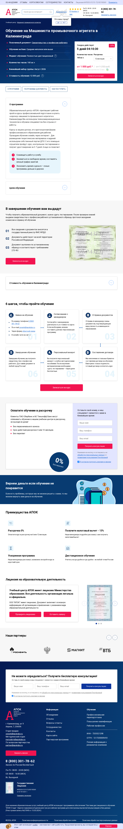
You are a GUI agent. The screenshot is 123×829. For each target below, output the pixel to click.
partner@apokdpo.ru (14, 745)
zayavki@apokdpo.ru (27, 327)
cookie (35, 825)
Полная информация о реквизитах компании (97, 743)
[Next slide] (115, 603)
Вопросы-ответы (54, 723)
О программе (13, 89)
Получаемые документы (35, 89)
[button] (96, 623)
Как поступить (59, 89)
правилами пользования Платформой (92, 457)
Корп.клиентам (36, 2)
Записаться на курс (96, 76)
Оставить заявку (57, 614)
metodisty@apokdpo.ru (15, 739)
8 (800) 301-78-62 (108, 10)
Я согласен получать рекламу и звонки (95, 462)
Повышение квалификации (99, 721)
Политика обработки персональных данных (99, 820)
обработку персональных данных (90, 455)
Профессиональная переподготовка (95, 716)
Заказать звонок (108, 15)
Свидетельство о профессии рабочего (50, 43)
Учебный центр (11, 22)
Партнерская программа (57, 739)
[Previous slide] (84, 603)
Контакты (68, 2)
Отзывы (23, 2)
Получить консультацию (95, 446)
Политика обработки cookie (65, 820)
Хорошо (108, 826)
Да (58, 22)
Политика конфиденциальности (35, 820)
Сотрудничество (54, 2)
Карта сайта (51, 735)
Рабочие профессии (96, 726)
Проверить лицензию (25, 614)
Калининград (61, 12)
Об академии (12, 2)
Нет (64, 22)
